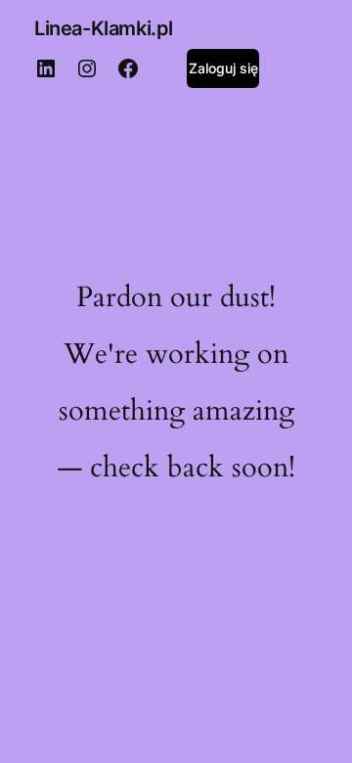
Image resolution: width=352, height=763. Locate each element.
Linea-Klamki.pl (103, 28)
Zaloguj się (223, 68)
